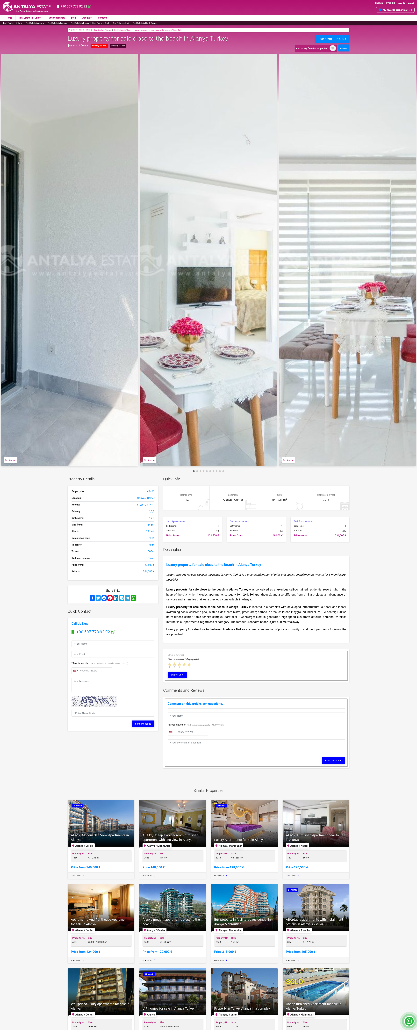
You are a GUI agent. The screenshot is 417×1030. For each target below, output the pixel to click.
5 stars (189, 664)
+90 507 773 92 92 (74, 6)
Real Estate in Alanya (35, 23)
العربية (411, 3)
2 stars (174, 664)
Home (9, 17)
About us (87, 17)
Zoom (12, 460)
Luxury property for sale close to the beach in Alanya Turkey (159, 30)
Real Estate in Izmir (121, 23)
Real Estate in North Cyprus (145, 23)
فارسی (401, 3)
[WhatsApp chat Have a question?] (409, 1022)
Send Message (143, 723)
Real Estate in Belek (100, 23)
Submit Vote (177, 674)
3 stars (179, 664)
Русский (390, 3)
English (379, 3)
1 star (169, 664)
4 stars (184, 664)
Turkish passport (56, 17)
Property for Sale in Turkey (79, 30)
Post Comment (333, 760)
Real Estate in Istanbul (57, 23)
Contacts (102, 17)
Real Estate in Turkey (30, 17)
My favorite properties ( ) (397, 9)
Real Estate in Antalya (12, 23)
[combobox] (75, 671)
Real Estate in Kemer (80, 23)
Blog (73, 17)
